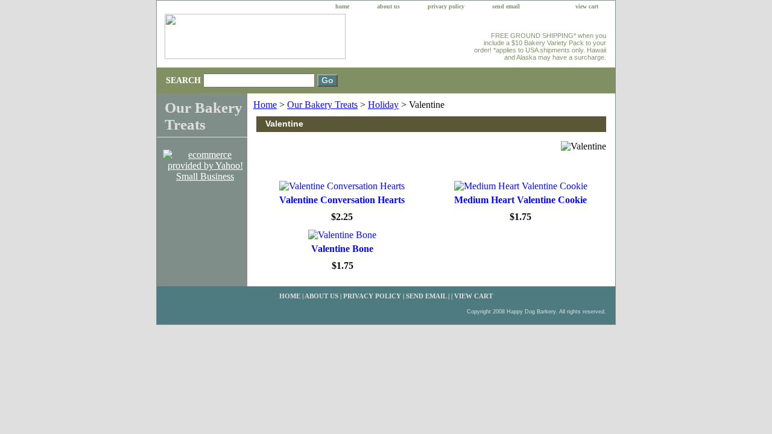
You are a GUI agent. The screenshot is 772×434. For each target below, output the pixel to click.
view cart (586, 6)
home (342, 6)
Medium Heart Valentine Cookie (520, 200)
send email (506, 6)
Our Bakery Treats (322, 104)
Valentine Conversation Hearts (342, 200)
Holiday (383, 104)
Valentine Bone (342, 249)
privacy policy (446, 6)
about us (388, 6)
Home (265, 104)
